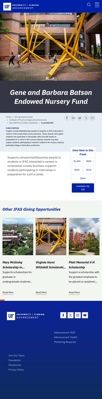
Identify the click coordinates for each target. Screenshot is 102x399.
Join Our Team (16, 355)
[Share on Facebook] (67, 121)
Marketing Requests (65, 342)
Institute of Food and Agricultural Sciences (28, 120)
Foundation (14, 360)
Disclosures (14, 365)
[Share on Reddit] (80, 121)
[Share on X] (86, 121)
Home (8, 117)
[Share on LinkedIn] (74, 121)
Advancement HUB (64, 332)
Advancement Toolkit (65, 337)
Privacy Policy (16, 369)
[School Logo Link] (27, 316)
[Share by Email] (93, 121)
